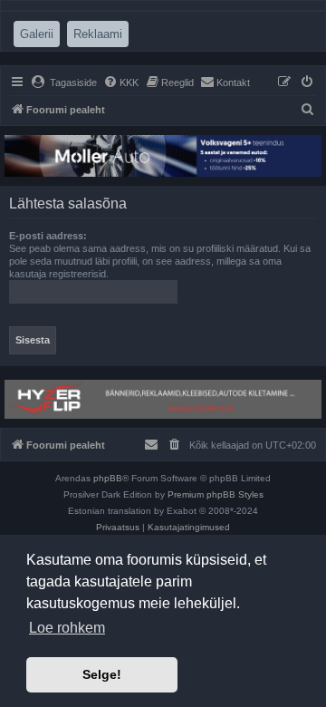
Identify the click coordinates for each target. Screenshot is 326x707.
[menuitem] (64, 82)
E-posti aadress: (48, 235)
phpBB (107, 478)
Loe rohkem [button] (67, 627)
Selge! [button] (101, 674)
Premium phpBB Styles (216, 494)
